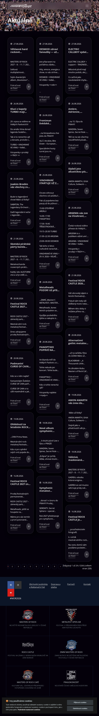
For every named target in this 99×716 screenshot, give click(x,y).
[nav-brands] (21, 5)
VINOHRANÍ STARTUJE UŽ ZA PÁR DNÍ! (48, 183)
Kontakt (87, 584)
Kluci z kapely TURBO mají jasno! (18, 111)
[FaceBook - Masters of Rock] (10, 585)
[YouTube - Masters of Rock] (10, 593)
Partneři (71, 584)
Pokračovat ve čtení (15, 87)
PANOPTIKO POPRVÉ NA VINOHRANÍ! (46, 350)
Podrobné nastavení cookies (29, 710)
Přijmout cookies (80, 702)
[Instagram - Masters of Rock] (18, 585)
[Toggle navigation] (87, 6)
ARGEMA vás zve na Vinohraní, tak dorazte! (78, 215)
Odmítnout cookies (80, 708)
